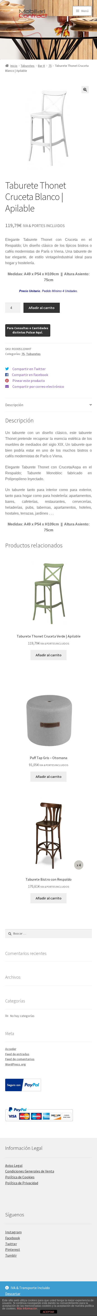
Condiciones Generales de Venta (29, 1171)
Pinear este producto (28, 380)
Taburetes (28, 66)
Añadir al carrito (42, 307)
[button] (85, 89)
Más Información (27, 1308)
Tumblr (11, 1255)
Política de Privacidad (21, 1183)
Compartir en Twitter (29, 369)
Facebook (12, 1238)
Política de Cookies (20, 1177)
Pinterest (12, 1249)
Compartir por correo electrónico (38, 386)
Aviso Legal (14, 1165)
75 (50, 66)
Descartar (12, 1293)
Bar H (41, 66)
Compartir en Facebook (30, 374)
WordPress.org (15, 1064)
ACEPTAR (48, 1312)
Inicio (13, 66)
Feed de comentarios (20, 1059)
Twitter (11, 1244)
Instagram (13, 1232)
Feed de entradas (17, 1054)
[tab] (48, 405)
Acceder (10, 1049)
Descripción (14, 405)
